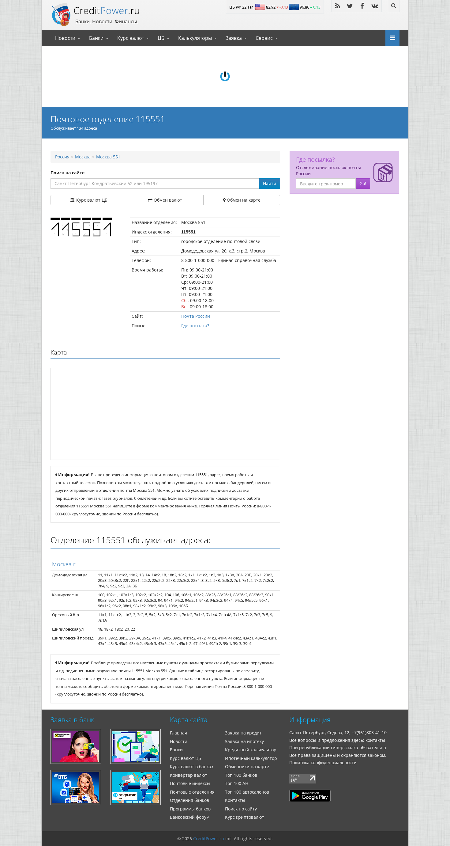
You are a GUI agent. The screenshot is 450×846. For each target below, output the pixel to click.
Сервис (264, 38)
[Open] (390, 37)
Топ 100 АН (236, 783)
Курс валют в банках (191, 766)
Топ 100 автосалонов (247, 792)
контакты (375, 740)
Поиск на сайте (67, 172)
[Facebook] (362, 6)
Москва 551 (108, 157)
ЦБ (161, 38)
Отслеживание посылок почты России (328, 170)
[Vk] (374, 6)
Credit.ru (106, 10)
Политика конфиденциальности (323, 762)
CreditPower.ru (208, 838)
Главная (178, 733)
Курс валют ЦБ (185, 758)
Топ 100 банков (241, 775)
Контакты (235, 800)
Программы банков (190, 809)
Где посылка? (195, 325)
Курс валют (130, 38)
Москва (83, 157)
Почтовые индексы (190, 783)
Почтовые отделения (192, 792)
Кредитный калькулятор (250, 750)
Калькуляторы (195, 38)
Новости (65, 38)
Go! (362, 183)
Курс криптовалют (244, 817)
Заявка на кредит (243, 733)
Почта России (195, 316)
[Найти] (393, 6)
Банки (96, 38)
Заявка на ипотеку (244, 741)
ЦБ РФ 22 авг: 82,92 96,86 (275, 7)
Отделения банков (189, 800)
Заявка (234, 38)
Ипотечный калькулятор (251, 758)
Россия (62, 157)
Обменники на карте (247, 766)
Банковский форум (189, 817)
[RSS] (338, 6)
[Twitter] (350, 6)
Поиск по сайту (241, 809)
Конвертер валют (188, 775)
